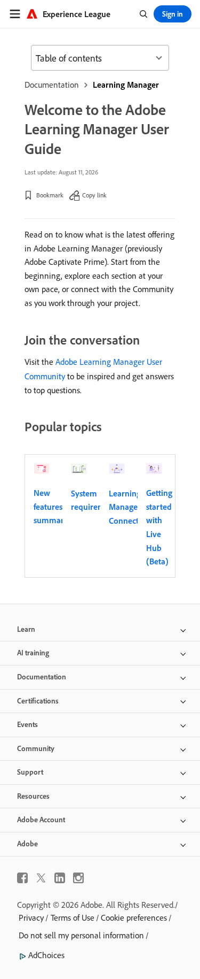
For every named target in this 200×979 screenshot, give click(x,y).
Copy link (94, 195)
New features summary (51, 506)
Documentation (52, 84)
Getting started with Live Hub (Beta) (159, 527)
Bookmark (49, 195)
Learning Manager (126, 84)
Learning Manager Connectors (129, 507)
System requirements (95, 500)
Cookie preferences (134, 917)
